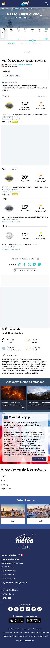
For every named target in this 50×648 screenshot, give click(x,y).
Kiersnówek (30, 8)
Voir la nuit (41, 96)
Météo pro (6, 597)
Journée (11, 43)
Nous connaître (8, 570)
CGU (24, 629)
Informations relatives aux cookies (15, 633)
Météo (2, 8)
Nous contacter (8, 578)
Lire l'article (39, 459)
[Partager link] (19, 264)
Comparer (37, 43)
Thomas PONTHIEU (25, 65)
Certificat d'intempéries (12, 562)
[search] (46, 3)
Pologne (8, 8)
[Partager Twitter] (29, 264)
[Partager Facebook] (24, 264)
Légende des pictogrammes (14, 582)
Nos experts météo (10, 558)
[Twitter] (16, 609)
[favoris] (41, 14)
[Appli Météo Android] (33, 620)
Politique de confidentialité (39, 633)
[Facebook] (10, 609)
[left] (2, 33)
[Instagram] (28, 609)
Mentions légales (14, 629)
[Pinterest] (33, 609)
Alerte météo (7, 566)
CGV (29, 629)
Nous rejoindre (8, 574)
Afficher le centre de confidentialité (35, 636)
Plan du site (37, 629)
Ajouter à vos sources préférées (26, 270)
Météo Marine (7, 594)
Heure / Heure (24, 43)
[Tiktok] (39, 609)
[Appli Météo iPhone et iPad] (16, 620)
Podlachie (14, 8)
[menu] (3, 3)
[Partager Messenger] (34, 264)
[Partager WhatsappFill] (39, 264)
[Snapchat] (22, 609)
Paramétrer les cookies (12, 636)
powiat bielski (22, 8)
